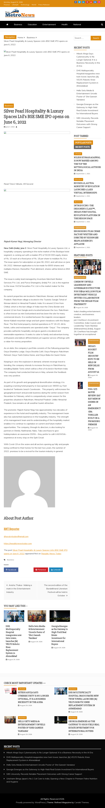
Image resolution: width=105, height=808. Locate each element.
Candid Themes (81, 802)
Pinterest (87, 2)
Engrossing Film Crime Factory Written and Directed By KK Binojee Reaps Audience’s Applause (87, 238)
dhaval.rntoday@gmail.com (16, 536)
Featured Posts (83, 255)
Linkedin (83, 2)
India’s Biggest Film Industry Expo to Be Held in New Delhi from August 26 (93, 359)
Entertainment (49, 24)
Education (32, 24)
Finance (7, 5)
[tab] (83, 142)
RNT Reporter (11, 529)
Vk (95, 2)
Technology (25, 5)
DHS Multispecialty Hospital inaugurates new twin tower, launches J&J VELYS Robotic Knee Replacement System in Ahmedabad (14, 641)
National (77, 24)
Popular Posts (83, 142)
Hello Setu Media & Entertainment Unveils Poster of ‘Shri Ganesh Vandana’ (37, 632)
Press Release (44, 5)
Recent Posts (82, 147)
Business (18, 24)
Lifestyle (15, 5)
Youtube (91, 2)
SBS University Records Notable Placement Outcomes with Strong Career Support (44, 774)
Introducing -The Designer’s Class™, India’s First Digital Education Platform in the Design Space (87, 212)
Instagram (99, 2)
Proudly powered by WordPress (31, 802)
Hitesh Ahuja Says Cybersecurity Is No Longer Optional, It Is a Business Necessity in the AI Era (88, 59)
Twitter (79, 2)
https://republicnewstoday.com (18, 543)
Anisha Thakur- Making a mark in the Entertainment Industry (19, 588)
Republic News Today (51, 553)
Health (64, 24)
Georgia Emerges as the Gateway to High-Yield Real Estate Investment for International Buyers (50, 769)
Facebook (75, 2)
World (34, 5)
